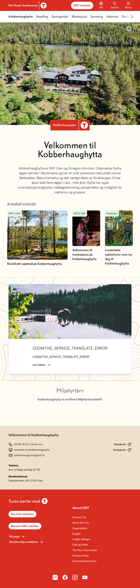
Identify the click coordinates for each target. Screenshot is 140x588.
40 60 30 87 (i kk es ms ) (28, 444)
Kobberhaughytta (21, 17)
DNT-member (82, 5)
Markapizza (79, 17)
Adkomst (112, 17)
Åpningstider (60, 17)
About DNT (80, 508)
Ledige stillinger (81, 539)
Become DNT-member (25, 526)
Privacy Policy (80, 555)
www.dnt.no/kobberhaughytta (32, 450)
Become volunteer (22, 514)
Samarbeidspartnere (84, 561)
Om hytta (128, 17)
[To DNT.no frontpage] (27, 5)
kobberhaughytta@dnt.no (29, 455)
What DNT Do (80, 523)
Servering (96, 17)
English (76, 534)
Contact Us (79, 517)
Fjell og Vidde (80, 544)
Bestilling (42, 17)
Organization (79, 528)
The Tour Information (84, 550)
